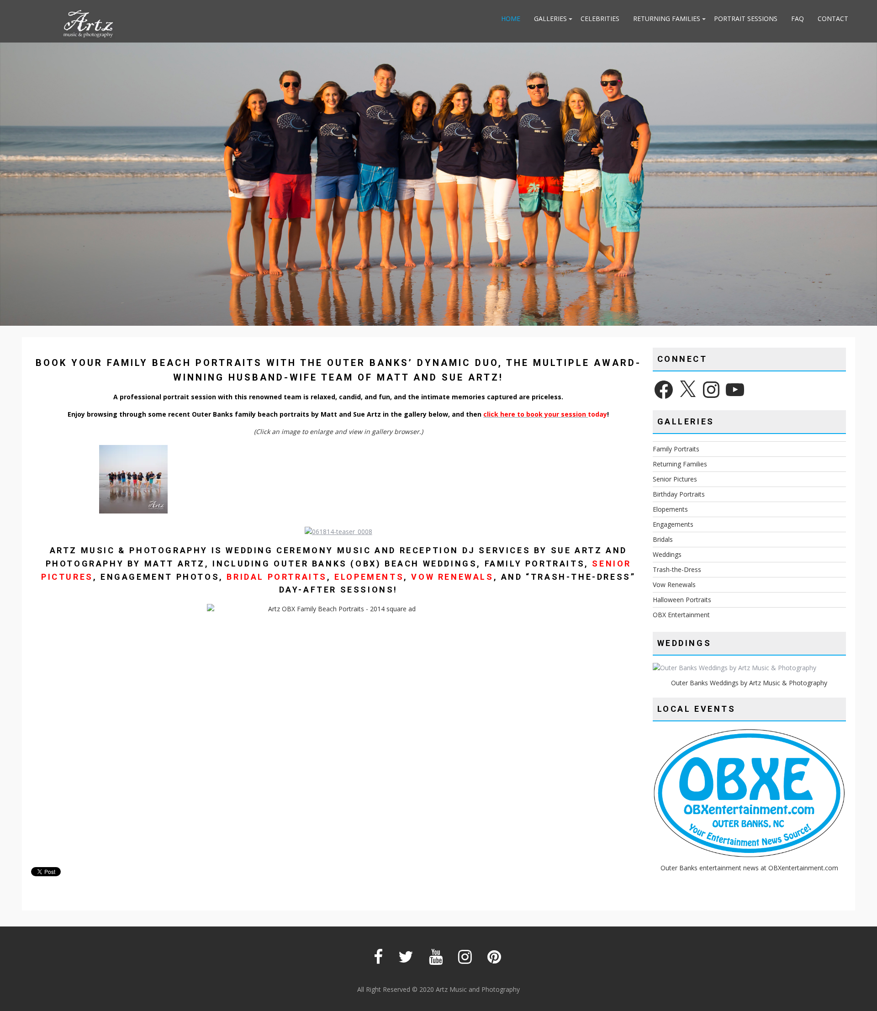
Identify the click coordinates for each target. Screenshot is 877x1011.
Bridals (663, 539)
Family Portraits (676, 449)
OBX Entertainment (681, 614)
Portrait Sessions (745, 18)
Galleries (550, 18)
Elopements (670, 509)
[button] (133, 480)
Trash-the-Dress (677, 569)
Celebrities (600, 18)
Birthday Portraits (679, 494)
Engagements (673, 524)
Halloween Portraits (682, 599)
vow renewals (452, 577)
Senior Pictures (675, 479)
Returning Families (666, 18)
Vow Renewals (674, 584)
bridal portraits (277, 577)
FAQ (797, 18)
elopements (369, 577)
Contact (833, 18)
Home (510, 18)
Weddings (667, 554)
